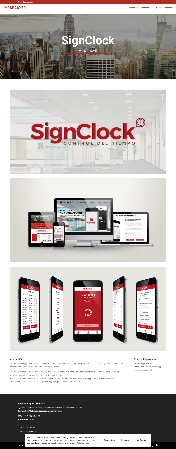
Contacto (168, 8)
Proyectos (133, 8)
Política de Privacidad (28, 431)
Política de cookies (27, 427)
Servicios (145, 8)
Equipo (158, 8)
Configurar (141, 440)
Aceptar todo (109, 440)
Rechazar (125, 440)
